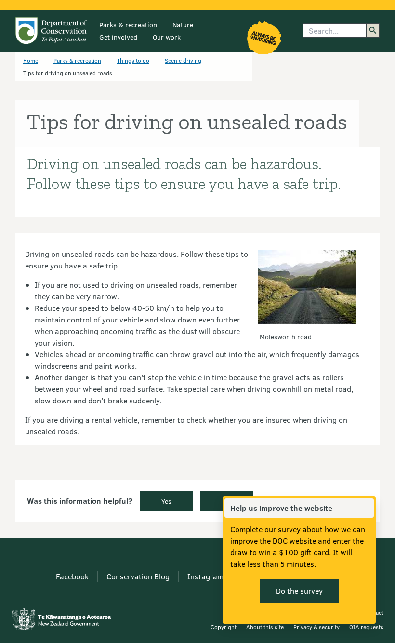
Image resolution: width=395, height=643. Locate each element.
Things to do (133, 60)
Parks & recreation (128, 24)
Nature (182, 24)
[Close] (366, 508)
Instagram (205, 576)
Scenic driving (183, 60)
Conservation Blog (138, 576)
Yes (166, 501)
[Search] (373, 30)
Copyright (224, 626)
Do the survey (299, 591)
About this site (265, 626)
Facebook (72, 576)
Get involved (118, 36)
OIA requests (366, 626)
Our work (167, 36)
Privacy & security (316, 626)
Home (30, 60)
